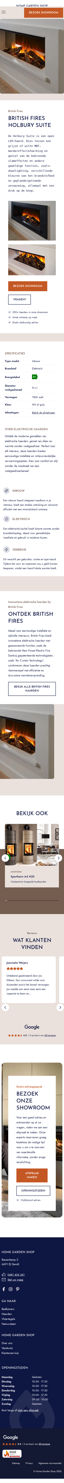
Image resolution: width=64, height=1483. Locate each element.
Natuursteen (9, 1324)
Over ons (7, 1343)
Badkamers (8, 1309)
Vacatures (7, 1348)
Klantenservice (10, 1353)
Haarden (7, 1314)
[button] (5, 858)
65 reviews (50, 1035)
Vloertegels (8, 1319)
